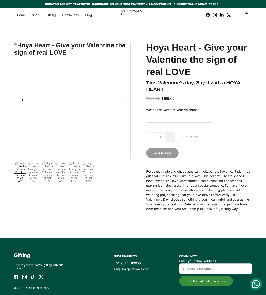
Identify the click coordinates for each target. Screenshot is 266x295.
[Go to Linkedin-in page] (223, 15)
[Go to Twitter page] (229, 15)
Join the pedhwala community (206, 281)
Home (21, 15)
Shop (36, 15)
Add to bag (162, 153)
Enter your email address (197, 261)
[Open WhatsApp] (256, 284)
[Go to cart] (246, 15)
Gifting (51, 15)
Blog (88, 15)
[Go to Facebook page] (209, 15)
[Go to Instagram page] (216, 15)
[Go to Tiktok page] (32, 277)
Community (70, 15)
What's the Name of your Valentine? (172, 110)
